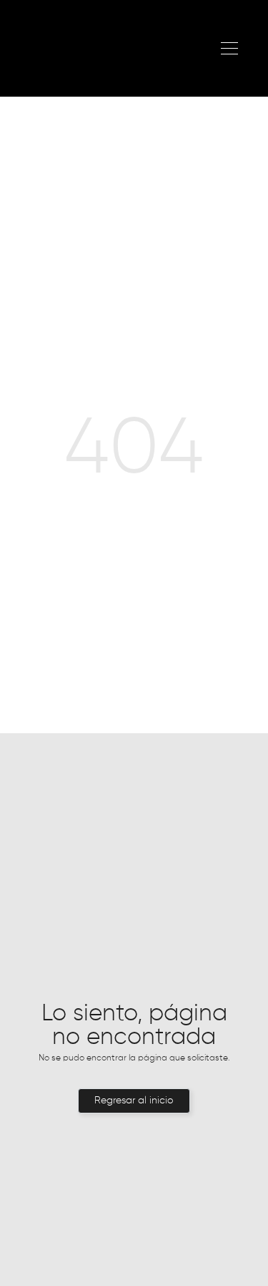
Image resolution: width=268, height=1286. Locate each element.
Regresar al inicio (134, 1101)
